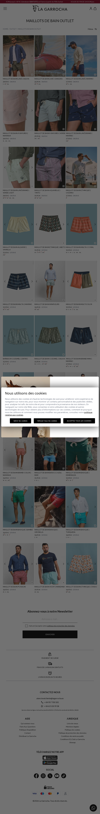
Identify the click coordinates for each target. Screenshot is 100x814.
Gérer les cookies (20, 421)
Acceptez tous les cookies (79, 421)
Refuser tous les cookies (47, 421)
